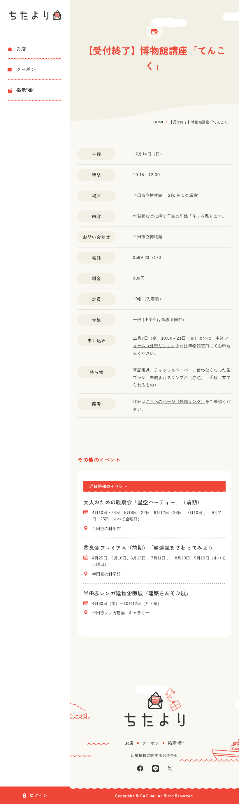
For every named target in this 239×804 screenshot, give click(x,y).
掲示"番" (25, 89)
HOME (158, 122)
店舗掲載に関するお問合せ (154, 755)
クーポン (26, 69)
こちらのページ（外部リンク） (175, 401)
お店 (21, 48)
